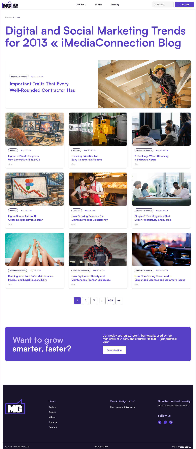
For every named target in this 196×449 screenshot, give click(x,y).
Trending (115, 4)
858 (110, 300)
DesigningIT (185, 446)
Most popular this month (122, 407)
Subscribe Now (114, 350)
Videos (52, 417)
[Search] (155, 5)
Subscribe (184, 4)
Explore (52, 407)
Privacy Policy (101, 446)
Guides (98, 4)
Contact (53, 427)
